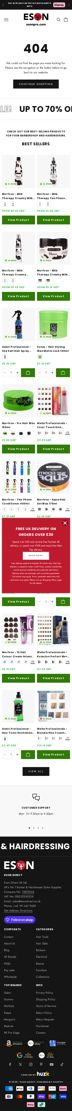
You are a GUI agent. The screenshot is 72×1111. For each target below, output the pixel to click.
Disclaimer (42, 1026)
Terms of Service (46, 1006)
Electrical (41, 957)
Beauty (40, 964)
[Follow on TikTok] (62, 1064)
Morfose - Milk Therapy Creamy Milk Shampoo (17, 196)
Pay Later (9, 970)
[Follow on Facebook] (10, 1064)
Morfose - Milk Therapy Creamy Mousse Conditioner (16, 273)
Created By (28, 1074)
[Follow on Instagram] (31, 1064)
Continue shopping (36, 84)
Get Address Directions (18, 910)
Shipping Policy (45, 999)
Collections (43, 977)
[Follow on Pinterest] (41, 1064)
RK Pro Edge (12, 1033)
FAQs (7, 964)
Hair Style (42, 943)
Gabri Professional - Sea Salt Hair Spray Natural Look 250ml (16, 349)
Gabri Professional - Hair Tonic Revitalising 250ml (18, 731)
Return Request (45, 1019)
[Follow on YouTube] (52, 1064)
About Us (9, 943)
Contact (8, 937)
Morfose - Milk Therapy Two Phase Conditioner (51, 196)
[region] (36, 807)
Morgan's (9, 1019)
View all (36, 771)
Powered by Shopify (50, 1082)
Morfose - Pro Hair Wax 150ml (18, 425)
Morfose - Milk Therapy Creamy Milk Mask (52, 273)
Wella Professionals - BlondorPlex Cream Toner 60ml (52, 731)
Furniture (41, 970)
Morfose (9, 1006)
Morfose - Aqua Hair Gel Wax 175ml (51, 501)
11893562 (28, 892)
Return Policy (44, 1013)
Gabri (7, 993)
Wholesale (10, 977)
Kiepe (7, 1013)
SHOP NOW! (36, 555)
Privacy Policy (44, 993)
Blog (7, 950)
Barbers (40, 950)
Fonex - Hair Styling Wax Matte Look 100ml (53, 349)
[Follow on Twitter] (20, 1064)
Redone (8, 1026)
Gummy (8, 999)
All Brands (10, 957)
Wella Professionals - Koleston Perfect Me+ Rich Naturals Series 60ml (52, 655)
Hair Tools (42, 937)
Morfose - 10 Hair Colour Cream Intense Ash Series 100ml (18, 655)
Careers (41, 1033)
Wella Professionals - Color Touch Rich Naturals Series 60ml (52, 425)
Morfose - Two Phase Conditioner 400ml (17, 501)
